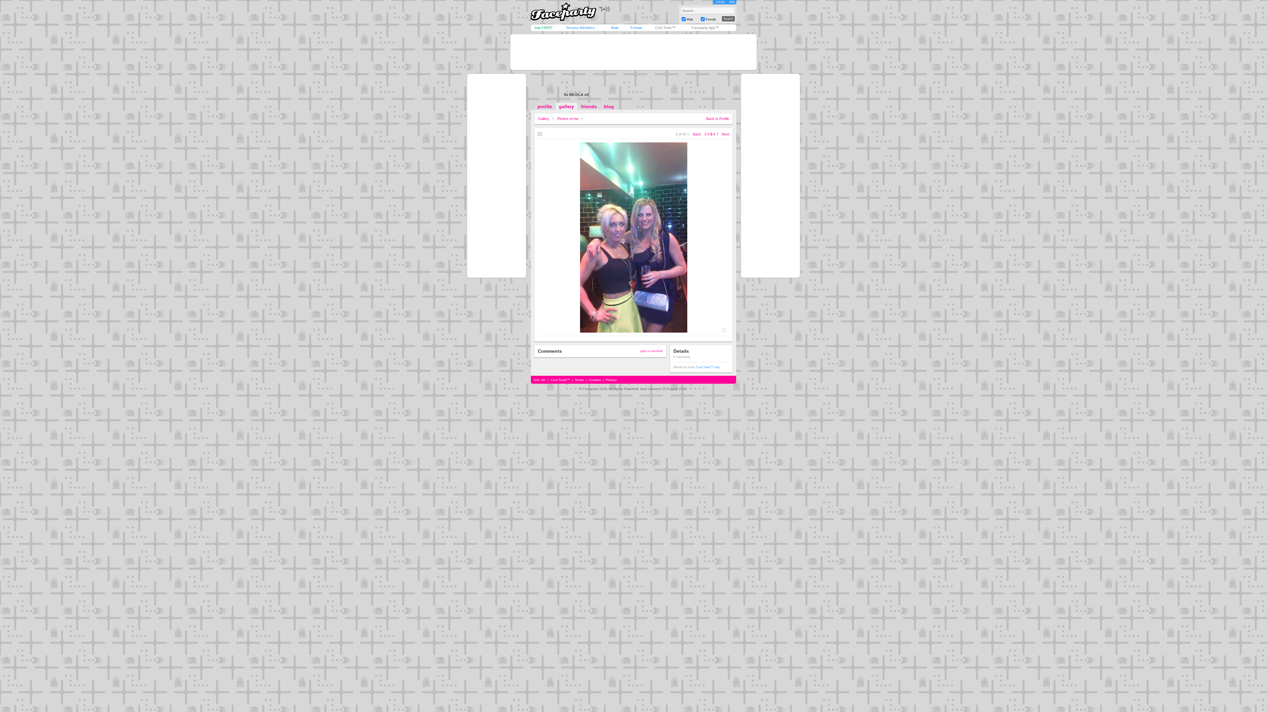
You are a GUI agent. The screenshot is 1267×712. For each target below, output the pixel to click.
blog (609, 106)
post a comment (651, 351)
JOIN (732, 2)
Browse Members (581, 28)
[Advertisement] (633, 52)
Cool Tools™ (665, 28)
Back (697, 134)
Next (725, 134)
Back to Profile (717, 119)
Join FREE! (543, 28)
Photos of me (567, 119)
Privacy (611, 380)
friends (589, 106)
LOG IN (720, 2)
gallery (566, 106)
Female (636, 28)
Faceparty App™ (705, 28)
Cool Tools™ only (708, 367)
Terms (579, 380)
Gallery (543, 119)
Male (615, 28)
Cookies (595, 380)
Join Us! (540, 380)
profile (544, 106)
